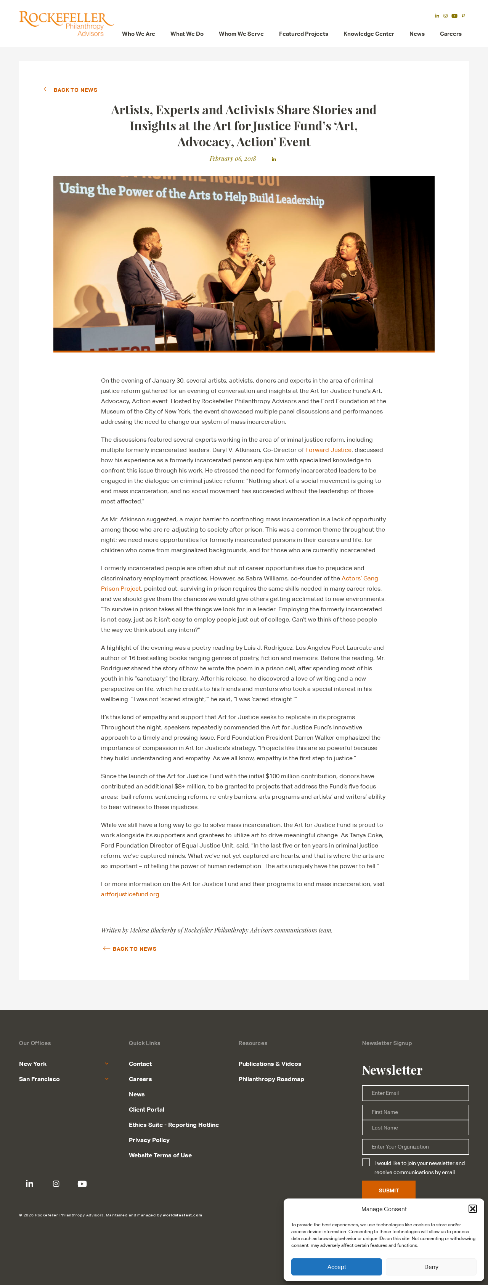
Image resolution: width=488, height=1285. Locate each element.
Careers (451, 33)
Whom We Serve (241, 33)
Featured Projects (303, 33)
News (417, 33)
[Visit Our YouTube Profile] (82, 1183)
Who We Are (138, 33)
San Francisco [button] (39, 1079)
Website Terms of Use (160, 1155)
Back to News (75, 89)
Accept (336, 1267)
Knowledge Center (369, 33)
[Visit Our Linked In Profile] (29, 1183)
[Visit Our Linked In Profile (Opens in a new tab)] (437, 16)
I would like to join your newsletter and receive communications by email (419, 1167)
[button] (473, 1209)
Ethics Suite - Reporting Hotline (174, 1124)
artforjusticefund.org (130, 894)
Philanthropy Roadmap (271, 1079)
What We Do (187, 33)
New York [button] (33, 1063)
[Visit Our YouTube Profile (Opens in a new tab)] (454, 16)
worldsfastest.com (182, 1215)
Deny (431, 1267)
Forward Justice (328, 449)
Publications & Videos (270, 1063)
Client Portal (146, 1109)
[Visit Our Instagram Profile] (55, 1183)
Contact (140, 1063)
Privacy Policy (149, 1140)
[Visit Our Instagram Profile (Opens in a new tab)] (445, 16)
